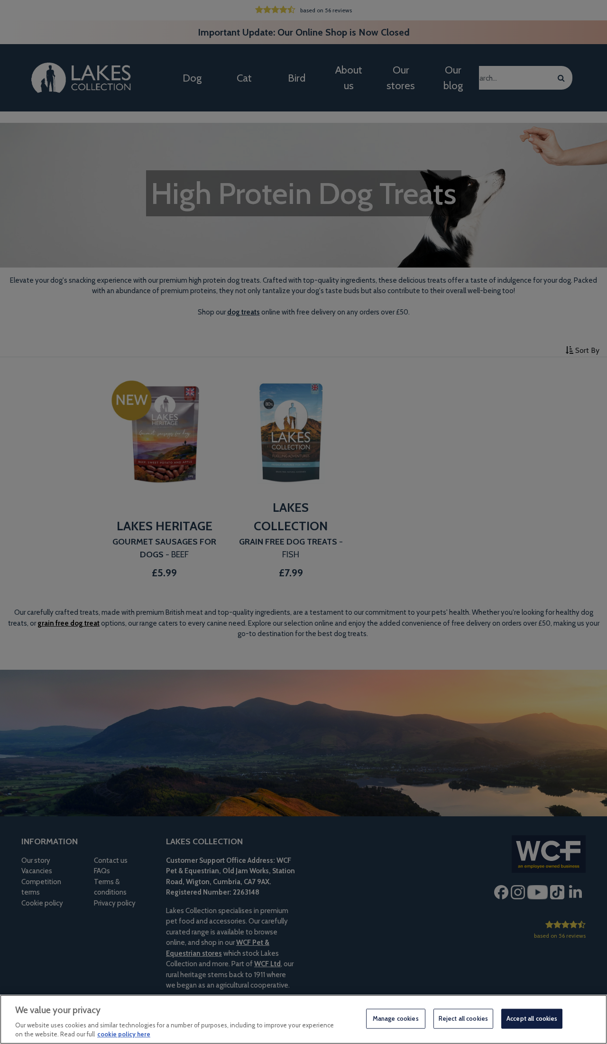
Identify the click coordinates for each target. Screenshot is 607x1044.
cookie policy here (123, 1034)
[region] (303, 1019)
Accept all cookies (531, 1018)
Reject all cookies (463, 1018)
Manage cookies (396, 1018)
